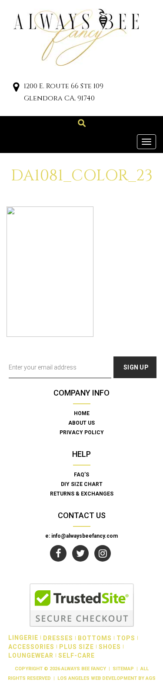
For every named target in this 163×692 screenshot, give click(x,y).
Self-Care (76, 655)
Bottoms (95, 638)
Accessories (31, 646)
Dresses (58, 638)
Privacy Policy (82, 432)
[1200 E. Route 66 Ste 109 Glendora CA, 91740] (16, 88)
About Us (81, 423)
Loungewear (30, 655)
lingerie (23, 637)
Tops (125, 638)
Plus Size (76, 646)
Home (82, 413)
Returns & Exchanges (81, 494)
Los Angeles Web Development (97, 678)
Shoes (110, 646)
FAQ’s (81, 475)
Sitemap (123, 669)
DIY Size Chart (82, 484)
